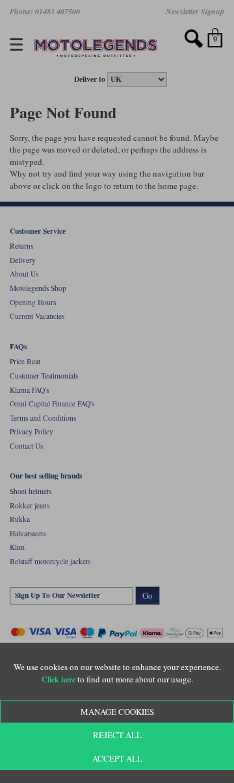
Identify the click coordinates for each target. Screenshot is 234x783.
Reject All (117, 735)
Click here (58, 679)
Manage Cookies (117, 711)
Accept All (117, 758)
